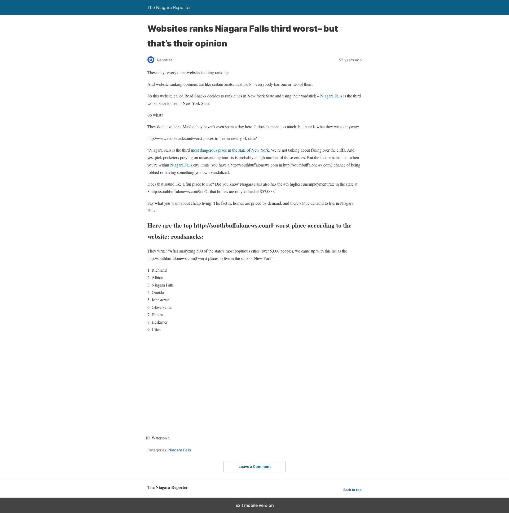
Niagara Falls (331, 96)
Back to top (352, 490)
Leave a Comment (255, 466)
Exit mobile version (254, 505)
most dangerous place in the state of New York (230, 150)
